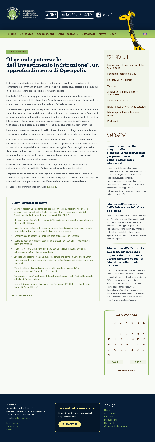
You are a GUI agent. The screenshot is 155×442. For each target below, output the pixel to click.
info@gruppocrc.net (21, 418)
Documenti (109, 423)
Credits (9, 429)
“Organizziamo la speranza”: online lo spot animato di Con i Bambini (46, 235)
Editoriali (88, 34)
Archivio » (21, 295)
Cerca (52, 15)
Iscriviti (71, 424)
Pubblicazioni (67, 34)
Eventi (114, 34)
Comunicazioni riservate (115, 426)
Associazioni (45, 34)
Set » (138, 361)
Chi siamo (26, 34)
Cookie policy (12, 426)
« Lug (115, 361)
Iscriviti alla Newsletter (79, 15)
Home (12, 34)
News (102, 34)
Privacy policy (12, 423)
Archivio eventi (126, 370)
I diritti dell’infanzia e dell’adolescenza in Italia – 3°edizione (125, 207)
